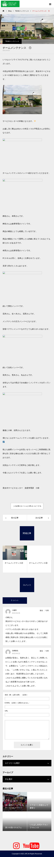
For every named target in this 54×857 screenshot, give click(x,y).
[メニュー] (50, 4)
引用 (47, 610)
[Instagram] (16, 845)
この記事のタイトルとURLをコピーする (27, 506)
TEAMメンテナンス (12, 41)
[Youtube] (31, 845)
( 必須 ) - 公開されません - (17, 703)
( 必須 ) (16, 695)
